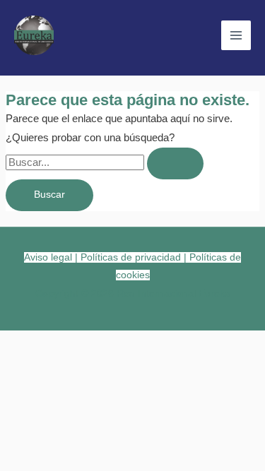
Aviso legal (48, 257)
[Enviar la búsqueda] (175, 163)
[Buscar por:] (105, 162)
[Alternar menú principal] (236, 35)
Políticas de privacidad (131, 257)
